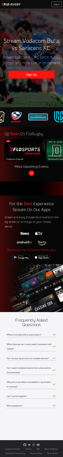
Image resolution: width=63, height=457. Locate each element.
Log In (57, 4)
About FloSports (51, 449)
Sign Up (31, 74)
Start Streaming (25, 153)
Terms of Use (52, 453)
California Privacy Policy (15, 453)
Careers (28, 449)
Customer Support (12, 449)
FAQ (38, 449)
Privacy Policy (36, 453)
